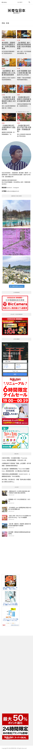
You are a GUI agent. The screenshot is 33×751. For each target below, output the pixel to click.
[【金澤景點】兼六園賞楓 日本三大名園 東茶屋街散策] (9, 62)
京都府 (18, 94)
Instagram (16, 187)
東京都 (3, 40)
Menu (5, 2)
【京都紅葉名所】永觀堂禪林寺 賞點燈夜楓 (8, 127)
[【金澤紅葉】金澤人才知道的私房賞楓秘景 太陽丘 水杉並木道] (9, 88)
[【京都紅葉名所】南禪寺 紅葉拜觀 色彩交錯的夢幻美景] (24, 88)
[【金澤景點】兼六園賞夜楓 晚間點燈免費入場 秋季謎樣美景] (24, 34)
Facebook (9, 187)
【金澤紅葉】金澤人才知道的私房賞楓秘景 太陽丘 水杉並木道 (9, 100)
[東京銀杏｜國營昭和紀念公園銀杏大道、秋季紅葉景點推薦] (9, 34)
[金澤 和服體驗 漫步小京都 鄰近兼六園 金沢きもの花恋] (24, 62)
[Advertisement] (16, 555)
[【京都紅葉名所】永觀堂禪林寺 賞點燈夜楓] (9, 117)
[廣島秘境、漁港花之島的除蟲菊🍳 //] (16, 269)
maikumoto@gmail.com (13, 191)
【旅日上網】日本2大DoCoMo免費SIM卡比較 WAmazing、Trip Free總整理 (19, 516)
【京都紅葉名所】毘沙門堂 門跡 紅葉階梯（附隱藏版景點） (24, 128)
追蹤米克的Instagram (17, 286)
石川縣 (18, 40)
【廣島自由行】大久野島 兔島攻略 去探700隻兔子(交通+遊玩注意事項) (19, 492)
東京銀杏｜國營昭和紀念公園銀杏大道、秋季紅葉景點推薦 (8, 46)
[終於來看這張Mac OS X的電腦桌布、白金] (16, 213)
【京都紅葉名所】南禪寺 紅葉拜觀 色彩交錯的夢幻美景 (24, 99)
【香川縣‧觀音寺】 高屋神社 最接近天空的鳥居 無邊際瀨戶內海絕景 (19, 524)
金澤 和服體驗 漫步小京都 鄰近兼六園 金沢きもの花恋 (24, 73)
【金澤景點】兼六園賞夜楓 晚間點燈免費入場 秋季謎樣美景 (24, 46)
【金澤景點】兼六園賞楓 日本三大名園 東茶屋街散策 (8, 73)
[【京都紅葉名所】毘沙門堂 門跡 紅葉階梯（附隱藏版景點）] (24, 117)
